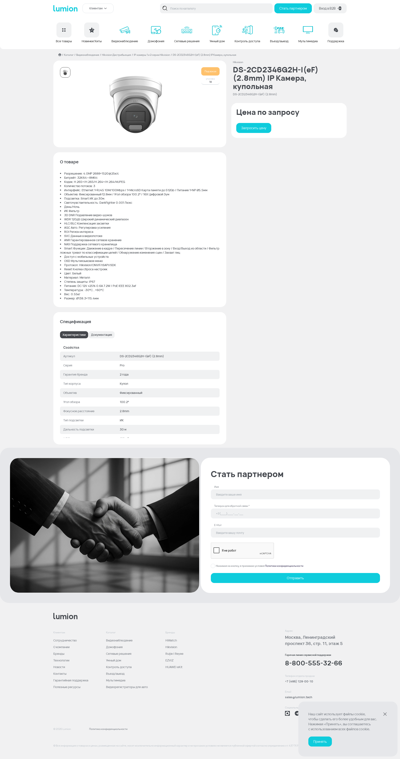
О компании (61, 647)
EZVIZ (169, 660)
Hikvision (171, 647)
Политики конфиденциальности (284, 566)
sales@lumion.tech (298, 697)
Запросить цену (253, 128)
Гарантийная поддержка (70, 680)
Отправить (295, 578)
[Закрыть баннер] (385, 714)
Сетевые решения (118, 654)
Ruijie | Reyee (174, 654)
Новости (59, 667)
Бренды (58, 654)
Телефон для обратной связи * (232, 506)
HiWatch (171, 640)
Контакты (59, 674)
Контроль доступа (119, 667)
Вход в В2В (327, 8)
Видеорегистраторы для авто (127, 687)
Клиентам (95, 8)
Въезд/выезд (115, 674)
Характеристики (74, 335)
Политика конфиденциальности (108, 729)
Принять (320, 741)
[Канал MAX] (287, 713)
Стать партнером (293, 8)
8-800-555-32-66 (313, 663)
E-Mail (217, 525)
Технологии (61, 660)
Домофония (114, 647)
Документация (101, 335)
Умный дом (113, 660)
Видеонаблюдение (87, 55)
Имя (216, 487)
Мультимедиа (115, 680)
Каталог (69, 55)
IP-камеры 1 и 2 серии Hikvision (152, 55)
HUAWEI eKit (173, 667)
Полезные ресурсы (66, 687)
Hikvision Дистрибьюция (116, 55)
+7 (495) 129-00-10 (299, 681)
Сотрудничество (65, 640)
